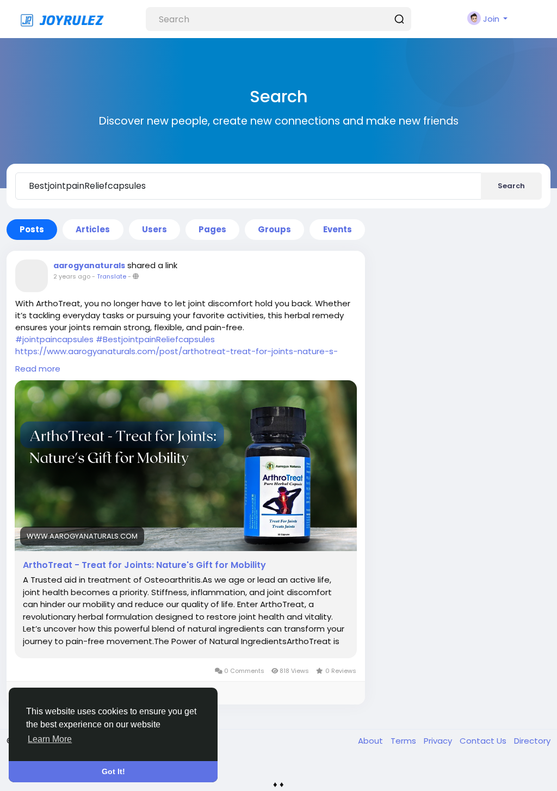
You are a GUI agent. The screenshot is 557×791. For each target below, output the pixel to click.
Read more (37, 368)
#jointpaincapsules (54, 339)
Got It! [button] (113, 771)
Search (511, 186)
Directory (532, 740)
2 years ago (71, 276)
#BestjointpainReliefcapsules (155, 339)
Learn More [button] (50, 739)
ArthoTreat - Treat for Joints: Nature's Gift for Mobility (144, 565)
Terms (404, 740)
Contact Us (484, 740)
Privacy (439, 740)
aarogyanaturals (89, 265)
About (371, 740)
